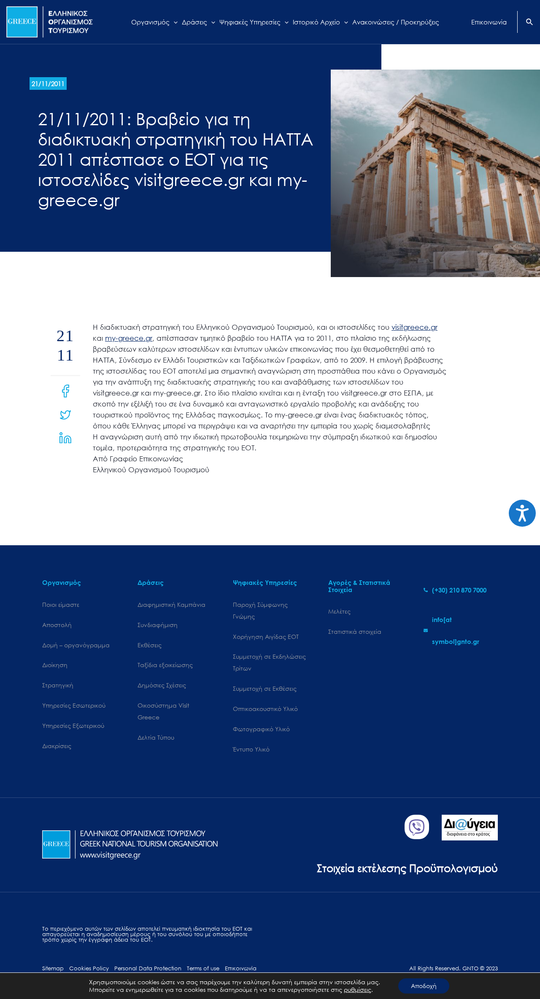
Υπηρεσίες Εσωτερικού (73, 705)
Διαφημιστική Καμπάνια (171, 604)
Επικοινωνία (240, 968)
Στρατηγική (57, 685)
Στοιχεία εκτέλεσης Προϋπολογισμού (407, 867)
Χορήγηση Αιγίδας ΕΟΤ (266, 637)
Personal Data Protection (147, 968)
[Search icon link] (530, 22)
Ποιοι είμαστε (60, 604)
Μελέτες (339, 611)
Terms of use (203, 968)
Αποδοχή (424, 986)
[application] (174, 22)
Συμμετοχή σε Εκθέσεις (265, 688)
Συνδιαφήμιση (158, 625)
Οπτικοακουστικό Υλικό (265, 709)
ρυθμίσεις (357, 990)
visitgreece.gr (414, 327)
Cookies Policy (89, 968)
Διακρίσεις (56, 746)
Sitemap (53, 968)
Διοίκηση (55, 665)
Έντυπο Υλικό (251, 749)
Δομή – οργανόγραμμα (76, 645)
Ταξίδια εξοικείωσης (165, 665)
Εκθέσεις (150, 645)
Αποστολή (57, 625)
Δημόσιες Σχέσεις (162, 685)
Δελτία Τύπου (156, 737)
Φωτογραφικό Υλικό (261, 729)
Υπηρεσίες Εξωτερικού (73, 726)
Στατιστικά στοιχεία (354, 631)
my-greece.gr (128, 338)
